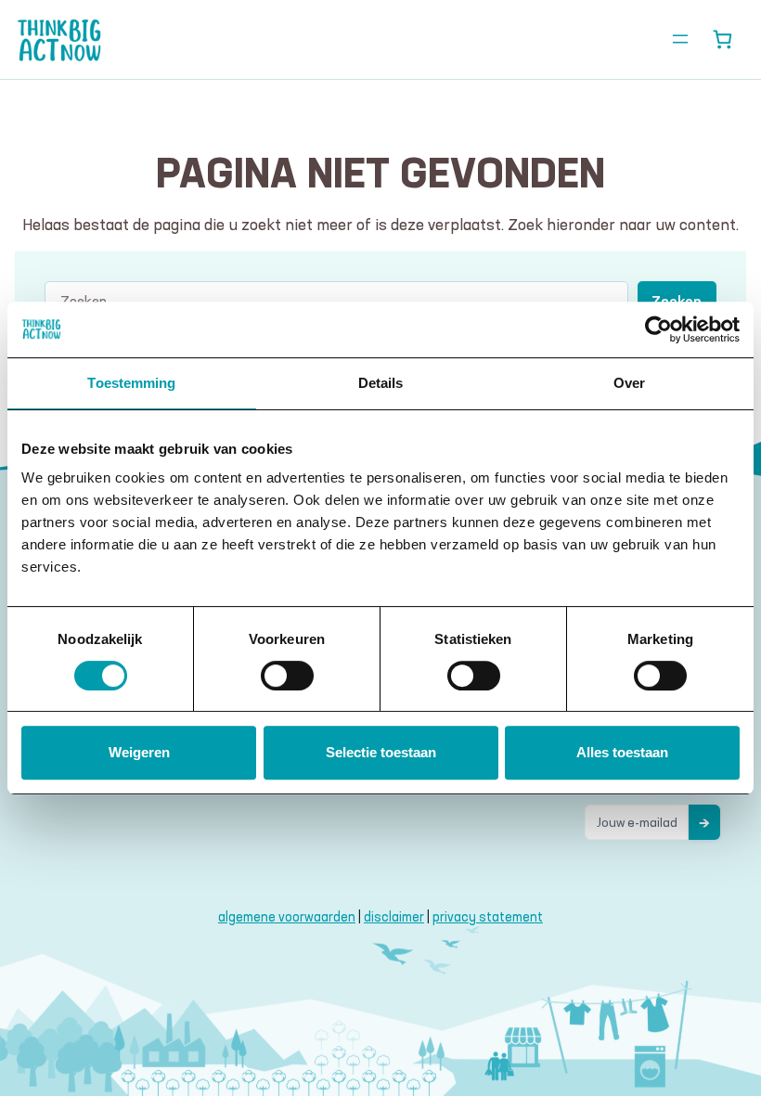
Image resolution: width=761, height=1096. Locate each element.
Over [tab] (629, 383)
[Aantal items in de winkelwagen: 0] (722, 39)
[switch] (287, 675)
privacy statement (487, 916)
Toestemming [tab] (131, 383)
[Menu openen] (680, 39)
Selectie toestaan (381, 752)
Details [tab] (381, 383)
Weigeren (139, 752)
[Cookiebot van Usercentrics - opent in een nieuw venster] (658, 329)
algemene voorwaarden (286, 916)
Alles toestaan (622, 752)
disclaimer (394, 916)
